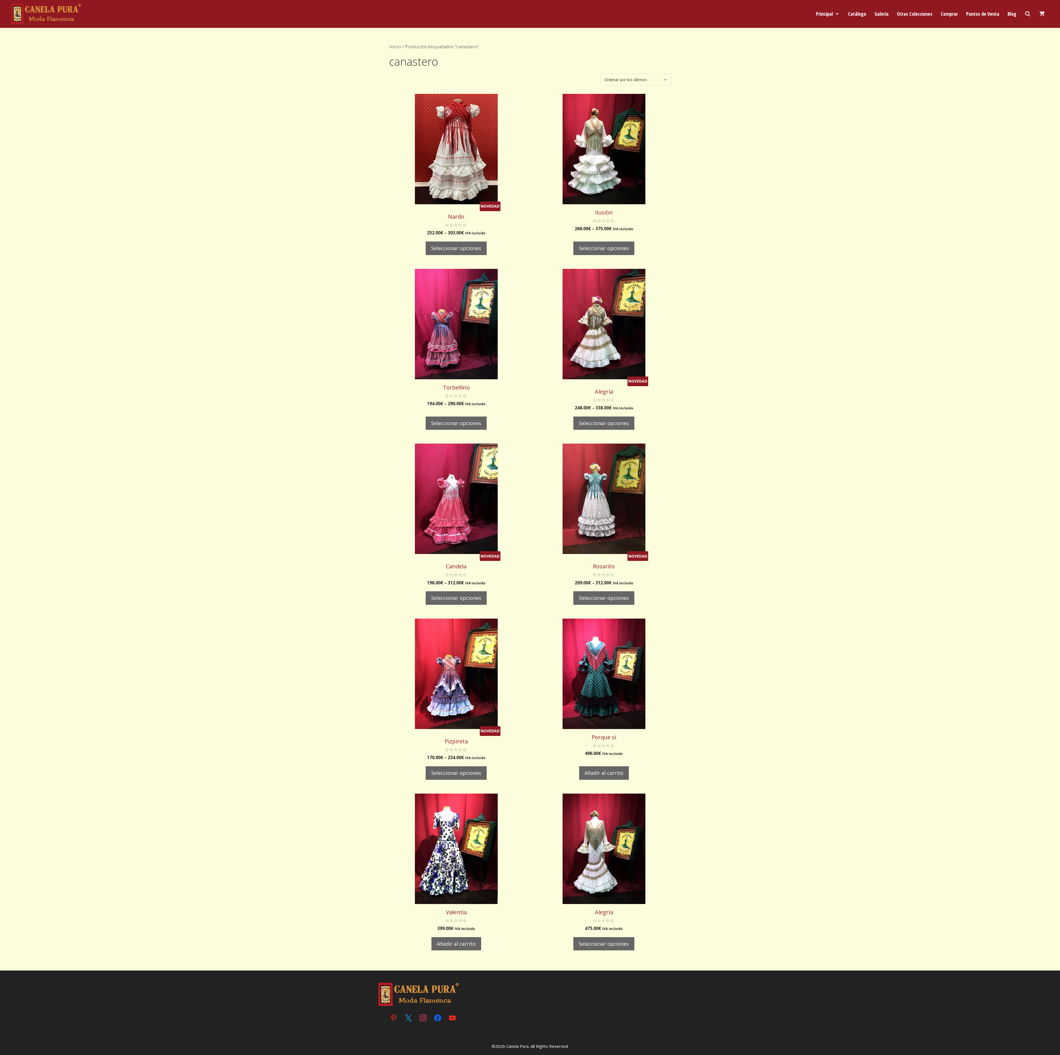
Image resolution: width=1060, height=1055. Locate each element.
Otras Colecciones (914, 13)
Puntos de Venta (982, 13)
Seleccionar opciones (456, 248)
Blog (1012, 13)
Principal (824, 13)
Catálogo (857, 13)
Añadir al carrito (604, 773)
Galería (882, 13)
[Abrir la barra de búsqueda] (1028, 14)
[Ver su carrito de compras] (1042, 14)
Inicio (395, 46)
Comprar (949, 13)
